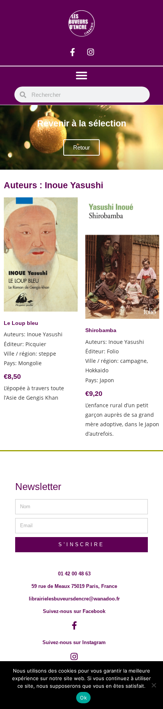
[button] (81, 75)
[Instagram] (91, 52)
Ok (83, 698)
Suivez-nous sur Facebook (74, 611)
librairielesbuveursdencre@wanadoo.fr (74, 599)
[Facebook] (73, 52)
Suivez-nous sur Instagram (74, 642)
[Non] (153, 685)
